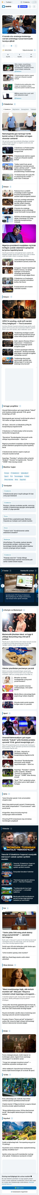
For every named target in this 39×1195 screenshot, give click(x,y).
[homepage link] (6, 6)
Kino (16, 479)
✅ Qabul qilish (19, 1188)
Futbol (26, 476)
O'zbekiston (15, 473)
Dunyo (6, 473)
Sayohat (23, 479)
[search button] (29, 6)
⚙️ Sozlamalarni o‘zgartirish (19, 1191)
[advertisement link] (22, 6)
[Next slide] (15, 45)
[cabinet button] (34, 6)
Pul (11, 476)
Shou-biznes (8, 479)
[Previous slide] (3, 45)
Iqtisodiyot (24, 473)
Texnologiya (18, 476)
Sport (6, 476)
